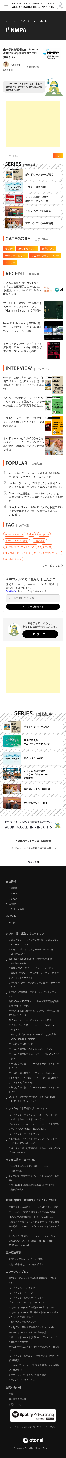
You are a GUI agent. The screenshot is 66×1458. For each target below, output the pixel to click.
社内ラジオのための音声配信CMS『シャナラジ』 (33, 1307)
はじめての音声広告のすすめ (23, 1321)
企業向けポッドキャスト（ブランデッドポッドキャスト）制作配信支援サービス (34, 1141)
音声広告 (40, 540)
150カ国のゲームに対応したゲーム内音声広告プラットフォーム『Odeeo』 (34, 1080)
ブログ (12, 1393)
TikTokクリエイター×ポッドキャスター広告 (30, 1020)
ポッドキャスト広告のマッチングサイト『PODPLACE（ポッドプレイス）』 (28, 1300)
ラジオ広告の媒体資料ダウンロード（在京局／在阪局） (34, 1177)
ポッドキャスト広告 (18, 540)
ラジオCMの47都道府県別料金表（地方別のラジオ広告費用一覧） (34, 1187)
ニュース (13, 893)
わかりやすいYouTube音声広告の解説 (27, 1332)
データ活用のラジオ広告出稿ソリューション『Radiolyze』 (31, 1168)
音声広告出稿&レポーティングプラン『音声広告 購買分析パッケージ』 (34, 1012)
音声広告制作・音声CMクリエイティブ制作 (31, 1200)
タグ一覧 (25, 21)
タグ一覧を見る (51, 565)
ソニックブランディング (45, 255)
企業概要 (13, 888)
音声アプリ (48, 248)
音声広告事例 (13, 1252)
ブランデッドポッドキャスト (22, 546)
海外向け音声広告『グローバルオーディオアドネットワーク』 (34, 1065)
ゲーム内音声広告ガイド (21, 1043)
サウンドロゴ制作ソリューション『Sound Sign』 (33, 1235)
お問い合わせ (15, 1404)
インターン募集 (16, 908)
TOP (7, 21)
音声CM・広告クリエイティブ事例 (26, 1259)
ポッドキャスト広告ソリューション (26, 1108)
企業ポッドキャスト (18, 552)
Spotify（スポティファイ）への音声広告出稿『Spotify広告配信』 (31, 951)
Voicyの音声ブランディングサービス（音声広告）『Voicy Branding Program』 (33, 1036)
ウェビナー (14, 922)
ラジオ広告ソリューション (21, 1159)
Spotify (45, 534)
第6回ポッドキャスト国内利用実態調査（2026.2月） (32, 1280)
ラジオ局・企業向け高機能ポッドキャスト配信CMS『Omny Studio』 (34, 1150)
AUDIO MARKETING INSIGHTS (33, 7)
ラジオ (9, 248)
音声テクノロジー (15, 255)
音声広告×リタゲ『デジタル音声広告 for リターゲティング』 (34, 984)
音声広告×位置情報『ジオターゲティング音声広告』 (32, 994)
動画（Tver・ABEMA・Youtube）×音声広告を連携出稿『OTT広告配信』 (34, 1003)
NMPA (43, 21)
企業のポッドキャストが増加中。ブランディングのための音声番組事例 (34, 1339)
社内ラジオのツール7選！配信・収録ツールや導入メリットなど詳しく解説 (33, 1314)
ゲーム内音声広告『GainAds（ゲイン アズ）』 (32, 1049)
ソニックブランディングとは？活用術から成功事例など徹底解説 (34, 1367)
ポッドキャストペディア (21, 1292)
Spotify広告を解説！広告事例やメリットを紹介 (32, 1327)
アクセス (13, 898)
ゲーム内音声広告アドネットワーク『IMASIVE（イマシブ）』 (34, 1056)
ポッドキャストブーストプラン (24, 1133)
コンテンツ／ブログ (17, 1271)
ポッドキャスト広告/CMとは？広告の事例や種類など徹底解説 (34, 1358)
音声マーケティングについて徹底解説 (27, 1374)
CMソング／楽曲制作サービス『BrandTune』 (31, 1216)
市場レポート (14, 559)
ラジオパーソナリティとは (22, 1379)
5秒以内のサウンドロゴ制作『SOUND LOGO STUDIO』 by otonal (31, 1243)
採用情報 (13, 903)
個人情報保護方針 (17, 1399)
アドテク (10, 262)
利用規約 (11, 591)
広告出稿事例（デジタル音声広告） (26, 1264)
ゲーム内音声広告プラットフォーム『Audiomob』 (33, 1072)
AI (33, 534)
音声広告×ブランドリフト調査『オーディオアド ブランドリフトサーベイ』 (34, 975)
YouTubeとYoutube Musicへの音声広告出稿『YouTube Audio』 (30, 961)
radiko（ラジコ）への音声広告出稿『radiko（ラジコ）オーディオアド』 (33, 942)
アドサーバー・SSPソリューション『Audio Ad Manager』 (32, 1027)
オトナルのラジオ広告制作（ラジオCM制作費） (32, 1211)
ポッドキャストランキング (22, 1287)
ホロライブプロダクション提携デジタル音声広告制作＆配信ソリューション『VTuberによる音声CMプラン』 (34, 1226)
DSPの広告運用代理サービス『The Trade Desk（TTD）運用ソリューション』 (32, 1098)
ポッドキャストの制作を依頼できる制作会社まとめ (34, 848)
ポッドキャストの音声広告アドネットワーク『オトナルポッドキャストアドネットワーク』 (34, 1117)
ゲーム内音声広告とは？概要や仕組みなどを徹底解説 (34, 1349)
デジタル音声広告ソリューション (25, 933)
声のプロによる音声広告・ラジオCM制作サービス (33, 1206)
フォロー (42, 634)
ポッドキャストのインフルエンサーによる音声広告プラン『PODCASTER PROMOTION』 (34, 1126)
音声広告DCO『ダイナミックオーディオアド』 (32, 968)
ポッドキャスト (27, 248)
